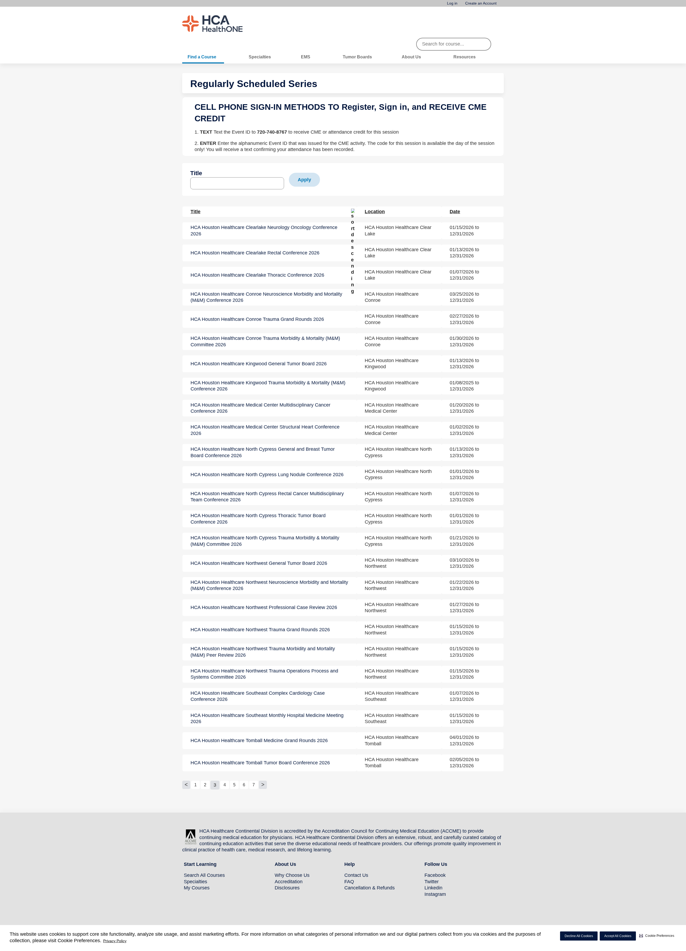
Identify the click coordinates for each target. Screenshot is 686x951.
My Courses (197, 887)
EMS (305, 56)
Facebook (435, 875)
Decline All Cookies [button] (579, 936)
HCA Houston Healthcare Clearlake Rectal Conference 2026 (255, 252)
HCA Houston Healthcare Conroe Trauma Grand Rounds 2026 (257, 319)
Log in (452, 3)
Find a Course (202, 56)
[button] (656, 935)
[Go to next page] (263, 785)
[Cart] (502, 5)
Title (196, 173)
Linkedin (433, 887)
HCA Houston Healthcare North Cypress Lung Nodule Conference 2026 (267, 474)
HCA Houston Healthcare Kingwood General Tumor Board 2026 (259, 363)
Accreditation (289, 881)
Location (375, 211)
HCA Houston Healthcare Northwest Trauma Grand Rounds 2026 (260, 629)
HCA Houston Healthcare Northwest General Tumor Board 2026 (259, 563)
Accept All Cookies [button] (617, 936)
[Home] (222, 23)
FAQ (349, 881)
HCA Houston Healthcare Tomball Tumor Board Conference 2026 (260, 762)
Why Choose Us (292, 875)
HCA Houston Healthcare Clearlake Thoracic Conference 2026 (257, 275)
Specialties (260, 56)
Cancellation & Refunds (369, 887)
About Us (411, 56)
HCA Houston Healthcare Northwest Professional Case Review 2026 (264, 607)
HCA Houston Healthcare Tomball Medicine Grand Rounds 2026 (259, 740)
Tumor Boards (357, 56)
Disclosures (287, 887)
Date (455, 211)
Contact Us (356, 875)
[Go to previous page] (186, 785)
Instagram (435, 894)
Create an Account (481, 3)
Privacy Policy (114, 941)
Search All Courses (204, 875)
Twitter (431, 881)
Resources (464, 56)
